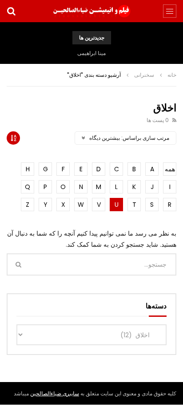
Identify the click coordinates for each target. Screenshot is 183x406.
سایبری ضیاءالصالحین (54, 393)
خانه (171, 75)
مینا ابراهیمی (91, 53)
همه (170, 169)
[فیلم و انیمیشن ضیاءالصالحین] (91, 11)
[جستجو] (11, 11)
